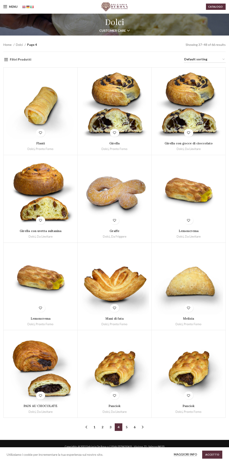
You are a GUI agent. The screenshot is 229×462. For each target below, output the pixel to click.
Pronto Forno (44, 149)
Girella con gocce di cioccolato (189, 143)
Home (7, 44)
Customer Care (112, 30)
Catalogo (215, 6)
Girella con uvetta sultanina (40, 231)
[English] (24, 6)
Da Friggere (118, 236)
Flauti (40, 143)
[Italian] (32, 6)
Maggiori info (185, 454)
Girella (114, 143)
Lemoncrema (189, 231)
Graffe (114, 231)
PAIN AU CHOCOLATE (40, 406)
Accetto (212, 454)
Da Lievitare (193, 149)
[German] (28, 6)
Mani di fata (114, 318)
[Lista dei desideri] (41, 133)
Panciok (114, 406)
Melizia (188, 318)
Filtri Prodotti (20, 59)
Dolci (19, 44)
